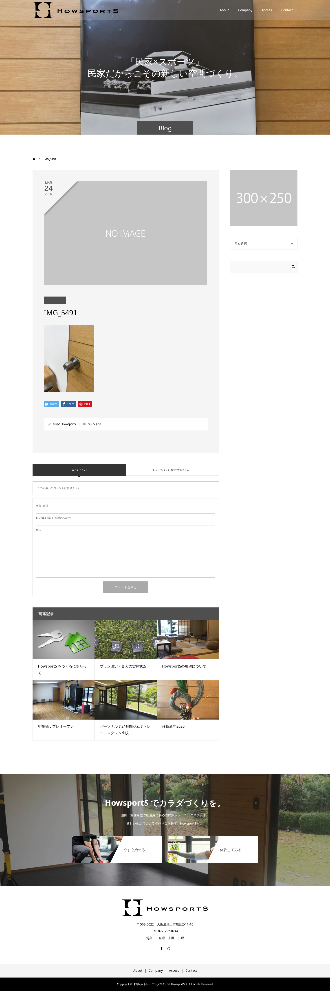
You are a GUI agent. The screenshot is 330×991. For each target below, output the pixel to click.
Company (245, 10)
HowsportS (69, 424)
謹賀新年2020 (173, 726)
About (224, 10)
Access (267, 10)
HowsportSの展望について (184, 666)
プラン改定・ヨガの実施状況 (123, 666)
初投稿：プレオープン (56, 726)
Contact (287, 10)
